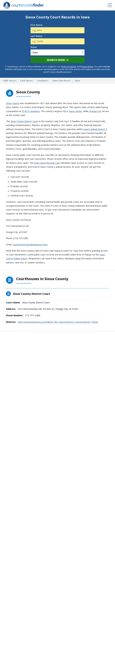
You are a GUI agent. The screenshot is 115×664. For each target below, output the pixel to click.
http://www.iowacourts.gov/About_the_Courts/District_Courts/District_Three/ (58, 321)
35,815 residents (31, 111)
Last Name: (37, 36)
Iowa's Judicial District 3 (95, 129)
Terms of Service (68, 66)
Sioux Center (75, 111)
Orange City (95, 111)
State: (34, 47)
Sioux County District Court (24, 121)
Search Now (56, 60)
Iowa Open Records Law (47, 162)
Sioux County (12, 103)
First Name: (37, 25)
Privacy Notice (87, 66)
